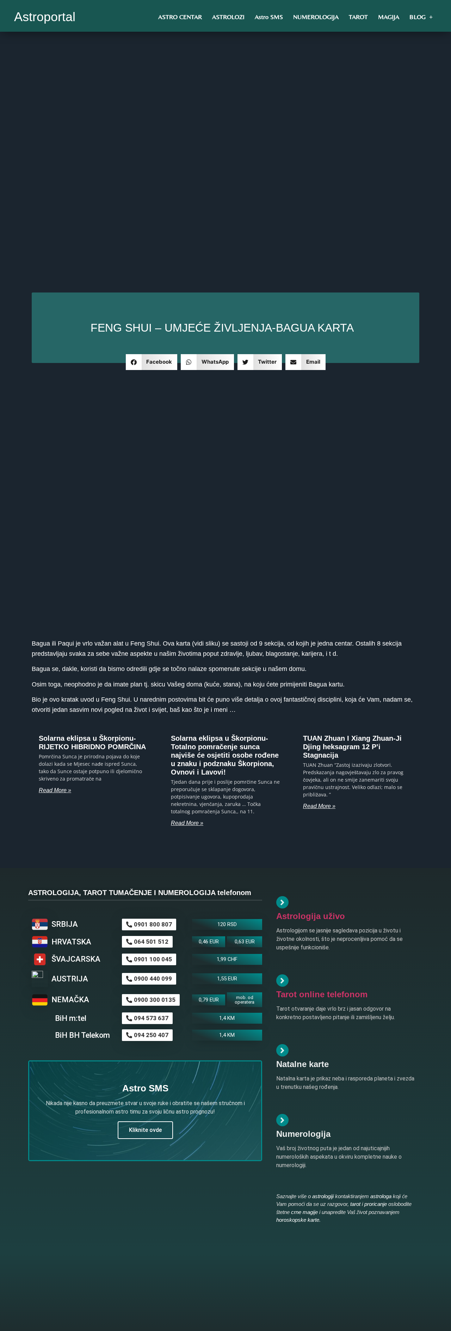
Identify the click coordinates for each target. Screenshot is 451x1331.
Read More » (55, 790)
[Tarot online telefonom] (282, 980)
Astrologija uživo (310, 916)
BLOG (417, 16)
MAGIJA (388, 16)
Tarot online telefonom (321, 994)
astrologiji (323, 1196)
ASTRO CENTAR (180, 16)
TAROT (358, 16)
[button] (152, 362)
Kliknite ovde (145, 1130)
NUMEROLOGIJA (316, 16)
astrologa (380, 1196)
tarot (355, 1204)
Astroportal (44, 17)
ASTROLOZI (228, 16)
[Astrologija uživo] (282, 902)
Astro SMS (269, 16)
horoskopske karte (297, 1220)
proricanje (375, 1204)
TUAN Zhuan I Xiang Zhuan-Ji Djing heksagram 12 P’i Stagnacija (352, 746)
